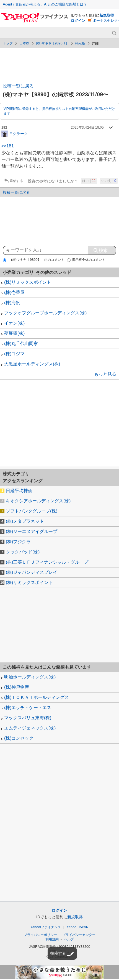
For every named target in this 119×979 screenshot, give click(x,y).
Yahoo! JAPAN (78, 927)
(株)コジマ (14, 353)
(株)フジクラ (18, 541)
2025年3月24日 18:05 (87, 127)
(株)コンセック (18, 738)
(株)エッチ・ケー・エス (27, 707)
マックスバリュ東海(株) (27, 717)
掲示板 (80, 43)
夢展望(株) (14, 333)
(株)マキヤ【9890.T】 (52, 43)
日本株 (24, 43)
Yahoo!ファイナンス (45, 927)
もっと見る (105, 374)
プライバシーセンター (78, 935)
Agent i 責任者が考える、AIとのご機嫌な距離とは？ (45, 4)
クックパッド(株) (23, 552)
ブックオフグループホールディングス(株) (45, 313)
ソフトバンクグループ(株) (31, 511)
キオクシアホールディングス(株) (38, 500)
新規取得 (107, 15)
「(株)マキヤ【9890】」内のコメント (36, 260)
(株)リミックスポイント (27, 282)
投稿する (58, 953)
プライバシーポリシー (40, 935)
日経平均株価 (19, 490)
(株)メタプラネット (25, 521)
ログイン (78, 20)
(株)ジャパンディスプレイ (31, 572)
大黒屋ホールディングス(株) (32, 364)
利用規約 (52, 939)
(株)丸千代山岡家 (21, 343)
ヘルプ (69, 939)
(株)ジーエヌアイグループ (31, 531)
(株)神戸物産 (16, 687)
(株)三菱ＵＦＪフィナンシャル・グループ (47, 562)
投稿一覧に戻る (18, 86)
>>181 (7, 146)
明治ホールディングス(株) (30, 677)
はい (89, 181)
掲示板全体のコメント (88, 260)
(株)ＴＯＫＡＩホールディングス (36, 697)
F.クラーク (18, 133)
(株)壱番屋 (14, 292)
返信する (16, 181)
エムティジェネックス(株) (30, 728)
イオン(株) (14, 323)
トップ (8, 43)
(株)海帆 (12, 302)
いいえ (108, 181)
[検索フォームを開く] (114, 33)
